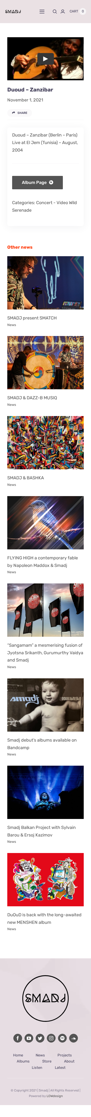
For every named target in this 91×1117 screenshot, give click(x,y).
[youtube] (29, 1038)
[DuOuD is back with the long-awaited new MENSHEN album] (45, 879)
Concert (44, 202)
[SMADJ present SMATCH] (45, 282)
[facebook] (17, 1038)
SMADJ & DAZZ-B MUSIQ (32, 397)
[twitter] (40, 1038)
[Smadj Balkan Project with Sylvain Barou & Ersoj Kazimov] (45, 792)
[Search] (54, 11)
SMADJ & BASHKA (25, 478)
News (11, 325)
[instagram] (51, 1038)
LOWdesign (55, 1096)
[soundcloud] (73, 1038)
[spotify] (62, 1038)
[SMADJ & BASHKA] (45, 442)
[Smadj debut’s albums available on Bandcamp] (45, 705)
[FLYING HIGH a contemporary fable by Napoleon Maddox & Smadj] (45, 522)
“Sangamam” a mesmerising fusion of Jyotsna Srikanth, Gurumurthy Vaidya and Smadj (45, 653)
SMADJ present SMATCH (32, 318)
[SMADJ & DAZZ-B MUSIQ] (45, 362)
